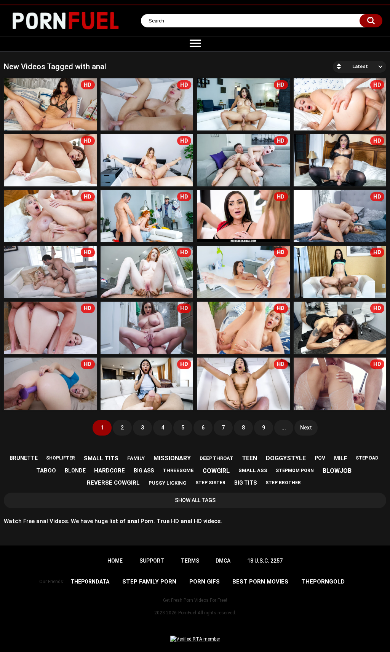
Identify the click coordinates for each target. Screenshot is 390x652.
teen (249, 458)
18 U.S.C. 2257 (265, 561)
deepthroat (216, 458)
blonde (75, 471)
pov (320, 458)
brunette (24, 458)
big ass (144, 471)
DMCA (223, 561)
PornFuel (187, 612)
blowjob (337, 470)
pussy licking (168, 483)
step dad (367, 458)
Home (115, 561)
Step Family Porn (149, 581)
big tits (245, 483)
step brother (283, 482)
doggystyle (286, 458)
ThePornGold (323, 581)
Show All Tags (195, 500)
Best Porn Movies (260, 581)
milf (340, 458)
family (136, 458)
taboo (46, 470)
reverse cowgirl (113, 482)
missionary (172, 458)
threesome (178, 470)
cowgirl (216, 470)
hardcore (109, 470)
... (283, 428)
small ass (252, 470)
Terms (190, 561)
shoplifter (60, 458)
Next (306, 428)
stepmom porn (295, 470)
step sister (210, 482)
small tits (101, 458)
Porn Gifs (204, 581)
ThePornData (89, 582)
